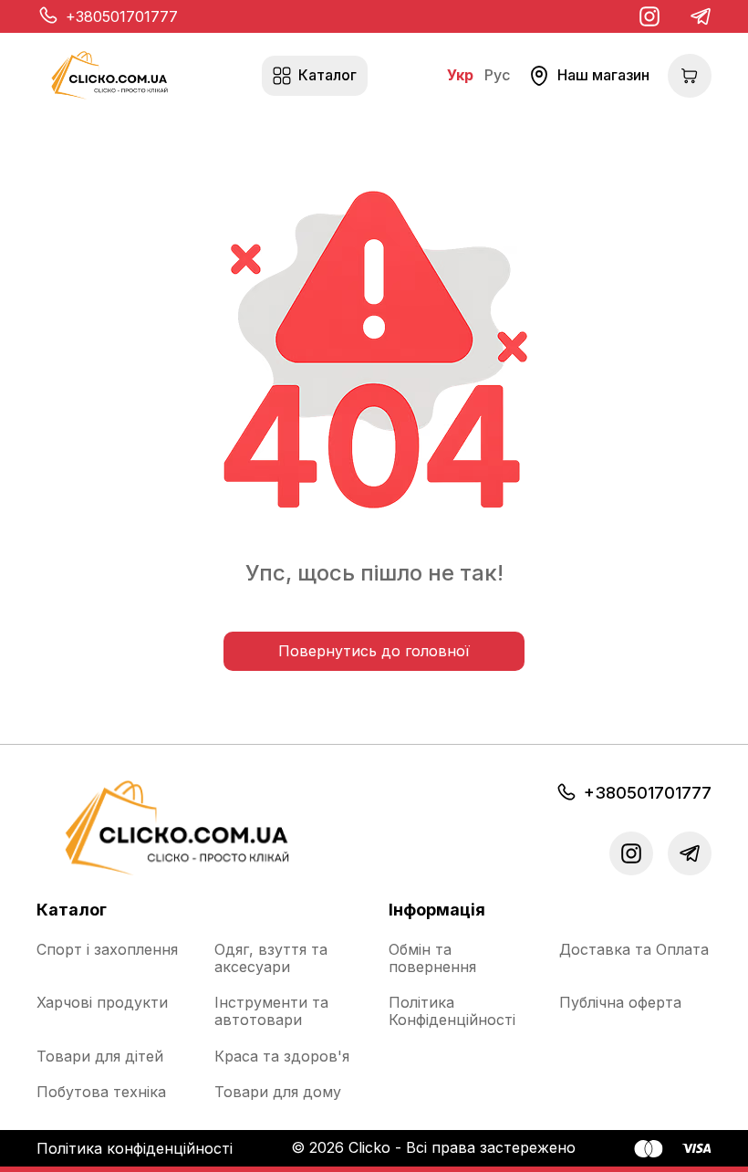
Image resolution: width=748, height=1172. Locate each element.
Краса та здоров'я (281, 1056)
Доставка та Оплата (634, 949)
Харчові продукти (102, 1002)
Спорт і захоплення (107, 949)
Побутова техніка (101, 1092)
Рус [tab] (497, 75)
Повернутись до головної (374, 651)
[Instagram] (649, 16)
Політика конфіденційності (134, 1148)
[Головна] (109, 75)
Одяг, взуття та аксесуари (270, 958)
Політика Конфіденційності (452, 1011)
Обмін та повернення (432, 958)
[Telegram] (701, 16)
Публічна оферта (620, 1002)
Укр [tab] (460, 75)
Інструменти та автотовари (271, 1011)
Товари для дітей (99, 1056)
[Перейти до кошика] (690, 76)
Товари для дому (277, 1092)
